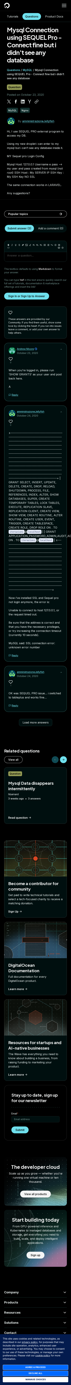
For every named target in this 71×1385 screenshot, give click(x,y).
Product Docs (54, 16)
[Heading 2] (37, 245)
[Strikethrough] (19, 245)
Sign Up (13, 911)
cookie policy (42, 1355)
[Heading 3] (41, 245)
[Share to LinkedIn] (23, 102)
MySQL (27, 70)
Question (14, 87)
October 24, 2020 (27, 415)
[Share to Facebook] (16, 102)
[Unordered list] (44, 245)
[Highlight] (30, 245)
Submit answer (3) (19, 228)
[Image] (26, 245)
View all (13, 759)
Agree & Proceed (35, 1367)
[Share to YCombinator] (30, 102)
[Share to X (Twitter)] (9, 102)
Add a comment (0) (50, 228)
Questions (31, 16)
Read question (18, 817)
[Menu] (64, 5)
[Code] (8, 247)
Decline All (35, 1373)
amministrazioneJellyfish (38, 121)
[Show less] (61, 349)
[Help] (62, 247)
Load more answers (36, 722)
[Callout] (55, 245)
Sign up (35, 1255)
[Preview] (59, 247)
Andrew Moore (25, 348)
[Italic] (12, 245)
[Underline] (15, 245)
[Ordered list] (48, 245)
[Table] (59, 245)
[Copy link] (36, 102)
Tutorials (12, 16)
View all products (35, 1194)
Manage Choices (36, 1379)
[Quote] (51, 245)
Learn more (16, 989)
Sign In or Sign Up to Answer (26, 296)
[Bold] (8, 245)
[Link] (23, 245)
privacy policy (30, 1342)
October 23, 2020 (27, 353)
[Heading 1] (33, 245)
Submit (20, 1130)
